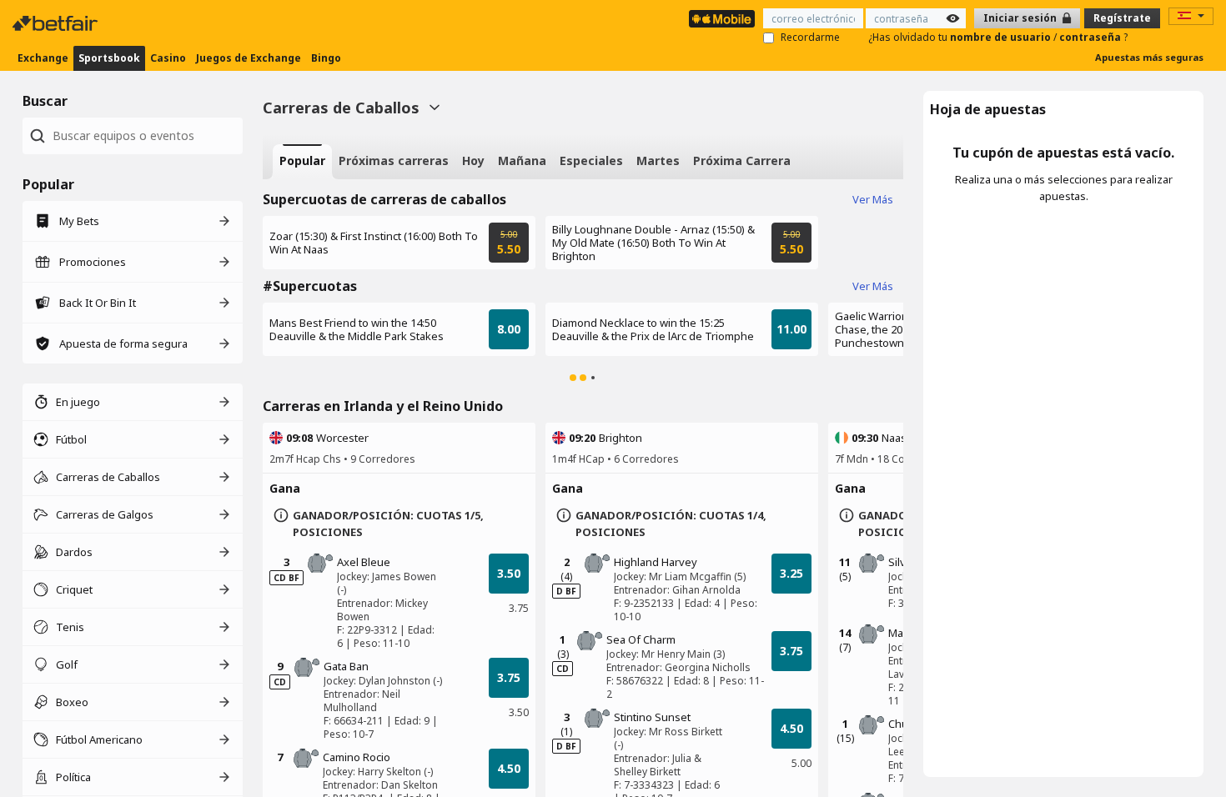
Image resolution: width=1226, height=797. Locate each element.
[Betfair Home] (57, 23)
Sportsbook (109, 58)
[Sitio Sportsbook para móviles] (722, 19)
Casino (168, 58)
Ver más (872, 199)
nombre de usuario (1001, 37)
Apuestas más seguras (1149, 57)
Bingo (326, 58)
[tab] (302, 161)
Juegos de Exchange (248, 58)
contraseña (1091, 37)
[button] (573, 378)
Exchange (43, 58)
